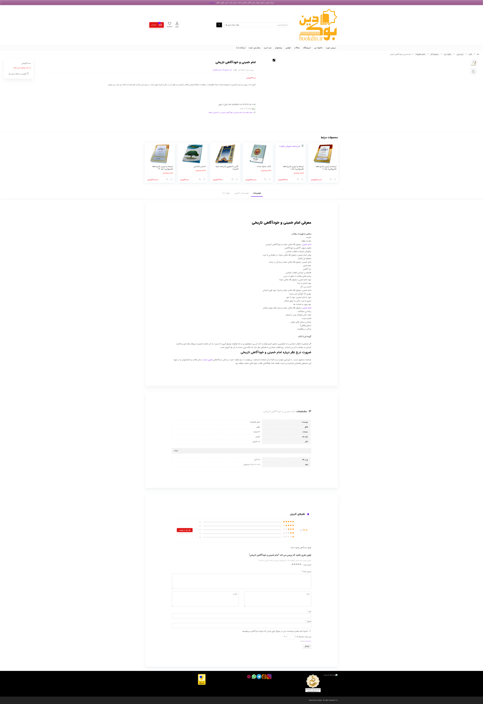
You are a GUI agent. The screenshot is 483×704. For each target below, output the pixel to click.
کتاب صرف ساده (264, 166)
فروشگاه (307, 47)
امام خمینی (306, 244)
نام (309, 611)
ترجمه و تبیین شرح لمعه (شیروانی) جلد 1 (293, 168)
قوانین (288, 47)
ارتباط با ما (240, 47)
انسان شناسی (200, 166)
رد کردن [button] (212, 2)
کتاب (470, 54)
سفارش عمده (254, 47)
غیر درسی (460, 54)
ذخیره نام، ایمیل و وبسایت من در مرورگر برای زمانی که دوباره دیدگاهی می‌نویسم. (275, 631)
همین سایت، (207, 359)
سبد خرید (267, 47)
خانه (477, 54)
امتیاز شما (307, 564)
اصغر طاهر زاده (247, 112)
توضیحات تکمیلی (241, 193)
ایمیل (308, 621)
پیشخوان (278, 47)
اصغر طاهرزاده (420, 54)
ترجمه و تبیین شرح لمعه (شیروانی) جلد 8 (326, 168)
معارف (241, 108)
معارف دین (447, 54)
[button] (274, 60)
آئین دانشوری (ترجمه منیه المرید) (227, 168)
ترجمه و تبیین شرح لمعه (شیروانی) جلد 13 (162, 168)
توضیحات (257, 193)
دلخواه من (318, 47)
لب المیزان (216, 112)
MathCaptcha (308, 641)
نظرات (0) (226, 193)
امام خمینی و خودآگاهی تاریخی (231, 112)
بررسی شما (306, 571)
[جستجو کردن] (219, 25)
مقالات (297, 47)
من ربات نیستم (305, 636)
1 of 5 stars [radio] (292, 564)
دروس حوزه (331, 47)
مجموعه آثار (434, 54)
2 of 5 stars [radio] (293, 564)
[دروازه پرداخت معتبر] (202, 675)
